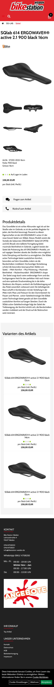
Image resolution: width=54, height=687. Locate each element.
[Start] (3, 23)
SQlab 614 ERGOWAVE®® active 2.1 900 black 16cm (25, 35)
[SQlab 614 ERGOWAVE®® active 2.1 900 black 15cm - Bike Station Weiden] (27, 470)
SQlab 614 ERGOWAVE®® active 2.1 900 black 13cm (27, 379)
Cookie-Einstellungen (19, 682)
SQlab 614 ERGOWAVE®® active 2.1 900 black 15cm (27, 493)
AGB (5, 650)
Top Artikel (8, 632)
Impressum (8, 656)
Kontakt (7, 644)
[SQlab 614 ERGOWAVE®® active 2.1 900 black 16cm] (27, 73)
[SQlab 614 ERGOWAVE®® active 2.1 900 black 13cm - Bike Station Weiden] (27, 356)
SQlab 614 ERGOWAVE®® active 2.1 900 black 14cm (27, 436)
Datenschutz (8, 647)
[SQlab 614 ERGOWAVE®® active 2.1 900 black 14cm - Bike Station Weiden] (27, 413)
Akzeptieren (46, 682)
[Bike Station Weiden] (27, 6)
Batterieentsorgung (11, 653)
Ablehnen (34, 682)
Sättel (18, 23)
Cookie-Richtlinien (40, 677)
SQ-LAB (9, 23)
